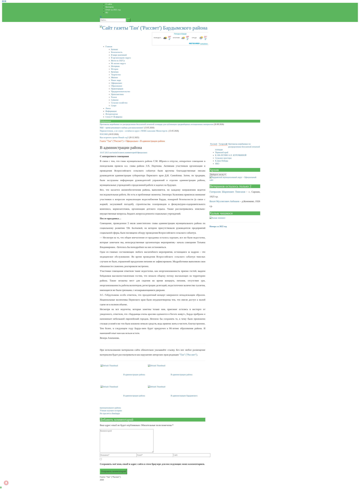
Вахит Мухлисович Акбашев (224, 201)
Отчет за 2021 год (113, 10)
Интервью (115, 66)
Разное (114, 97)
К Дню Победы (221, 161)
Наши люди (116, 80)
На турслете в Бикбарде (110, 413)
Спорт (113, 106)
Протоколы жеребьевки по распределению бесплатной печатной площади (237, 147)
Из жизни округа (118, 63)
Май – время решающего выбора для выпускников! (122, 128)
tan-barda (113, 153)
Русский (213, 144)
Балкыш (114, 49)
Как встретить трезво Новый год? (114, 137)
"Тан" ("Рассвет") (188, 354)
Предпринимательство (120, 92)
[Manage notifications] (6, 483)
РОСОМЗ (104, 134)
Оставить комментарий (126, 153)
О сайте (108, 4)
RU (106, 13)
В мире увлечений (119, 55)
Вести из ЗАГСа (118, 61)
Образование (116, 86)
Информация (110, 111)
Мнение (114, 77)
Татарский (223, 144)
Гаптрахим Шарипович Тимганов (227, 191)
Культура (114, 72)
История (114, 69)
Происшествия (117, 94)
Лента (108, 108)
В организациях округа (121, 58)
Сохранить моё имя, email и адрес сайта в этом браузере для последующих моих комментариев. (152, 464)
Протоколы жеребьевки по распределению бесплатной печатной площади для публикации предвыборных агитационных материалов (157, 124)
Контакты (109, 7)
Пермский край (221, 152)
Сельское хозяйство (119, 103)
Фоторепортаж (111, 114)
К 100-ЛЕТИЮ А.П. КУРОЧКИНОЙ (230, 155)
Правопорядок (117, 89)
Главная (108, 47)
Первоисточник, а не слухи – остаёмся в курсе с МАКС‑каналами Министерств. (134, 131)
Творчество (116, 75)
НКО (217, 164)
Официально (116, 83)
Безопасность (116, 52)
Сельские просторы (223, 158)
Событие (114, 100)
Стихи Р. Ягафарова (113, 117)
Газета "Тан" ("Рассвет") (111, 141)
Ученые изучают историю (111, 411)
